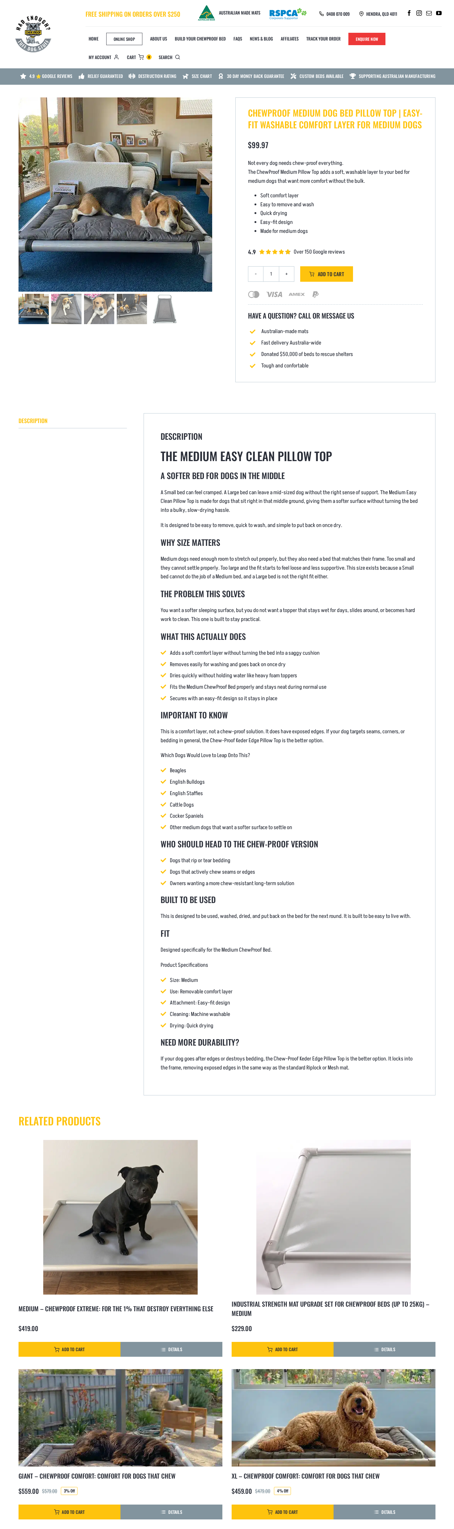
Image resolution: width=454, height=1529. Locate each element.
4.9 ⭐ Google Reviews (50, 76)
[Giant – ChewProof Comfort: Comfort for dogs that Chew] (120, 1418)
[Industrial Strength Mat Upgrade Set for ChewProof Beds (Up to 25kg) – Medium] (333, 1217)
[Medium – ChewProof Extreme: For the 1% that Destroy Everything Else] (120, 1217)
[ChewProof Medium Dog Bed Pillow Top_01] (115, 194)
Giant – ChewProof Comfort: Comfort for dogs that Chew (97, 1475)
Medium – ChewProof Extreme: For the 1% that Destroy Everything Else (116, 1308)
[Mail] (429, 13)
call (304, 315)
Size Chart (202, 76)
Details (175, 1349)
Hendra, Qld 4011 (381, 14)
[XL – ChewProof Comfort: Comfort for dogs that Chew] (333, 1418)
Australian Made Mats (239, 12)
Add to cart (331, 274)
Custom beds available (321, 76)
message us (338, 315)
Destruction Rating (157, 76)
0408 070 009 (338, 14)
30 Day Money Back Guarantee (255, 76)
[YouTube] (439, 13)
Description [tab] (33, 421)
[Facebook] (409, 13)
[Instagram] (419, 13)
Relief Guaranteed (105, 76)
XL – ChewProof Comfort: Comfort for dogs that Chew (306, 1475)
